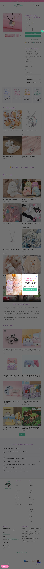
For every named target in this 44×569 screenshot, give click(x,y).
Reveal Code (30, 289)
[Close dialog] (37, 275)
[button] (42, 31)
